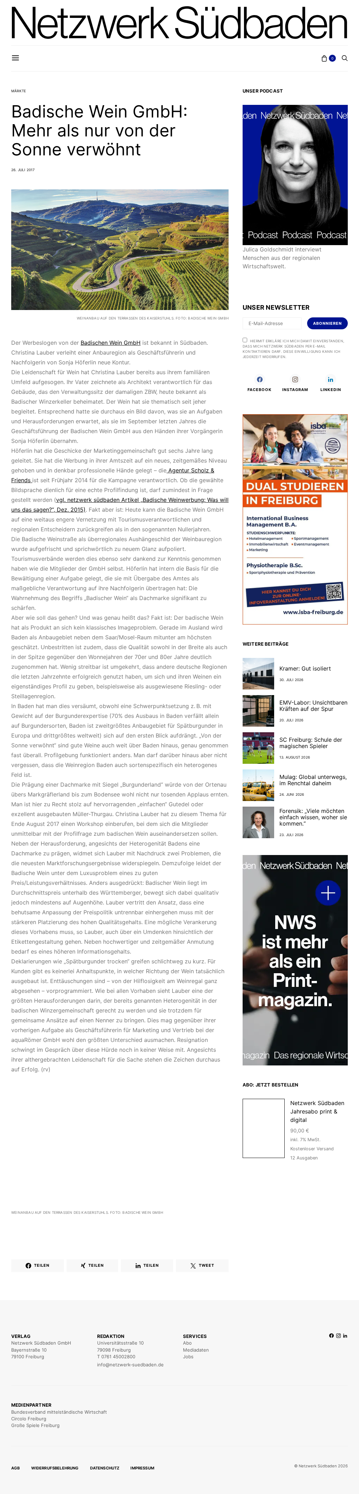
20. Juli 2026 (291, 720)
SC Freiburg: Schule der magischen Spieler (310, 742)
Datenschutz (105, 1468)
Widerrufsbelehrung (55, 1468)
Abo (187, 1343)
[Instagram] (338, 1351)
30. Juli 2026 (291, 680)
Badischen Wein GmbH (111, 342)
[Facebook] (331, 1351)
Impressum (142, 1468)
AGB (15, 1468)
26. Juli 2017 (23, 170)
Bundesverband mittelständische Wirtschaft (59, 1412)
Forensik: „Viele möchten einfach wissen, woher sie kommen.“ (313, 817)
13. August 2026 (294, 757)
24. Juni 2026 (291, 794)
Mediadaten (196, 1350)
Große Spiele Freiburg (35, 1425)
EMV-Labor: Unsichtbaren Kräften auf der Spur (313, 705)
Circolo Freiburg (28, 1418)
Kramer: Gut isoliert (305, 668)
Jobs (188, 1356)
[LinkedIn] (345, 1351)
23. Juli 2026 (291, 835)
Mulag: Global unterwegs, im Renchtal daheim (313, 780)
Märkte (18, 91)
